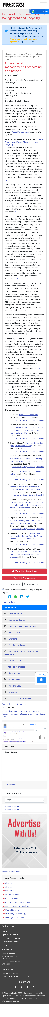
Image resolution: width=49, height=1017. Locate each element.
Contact (5, 945)
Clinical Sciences (11, 891)
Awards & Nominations (24, 578)
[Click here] (24, 731)
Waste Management (20, 132)
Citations (12, 639)
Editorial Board (15, 613)
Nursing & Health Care (14, 917)
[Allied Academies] (13, 4)
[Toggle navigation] (43, 4)
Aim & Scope (14, 632)
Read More (11, 785)
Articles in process (16, 667)
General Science (11, 898)
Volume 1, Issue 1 (12, 809)
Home (4, 931)
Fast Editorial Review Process (22, 626)
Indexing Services (16, 686)
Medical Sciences (12, 910)
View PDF (17, 584)
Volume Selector (16, 679)
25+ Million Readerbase (25, 571)
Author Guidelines (16, 620)
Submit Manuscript (17, 660)
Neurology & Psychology (15, 914)
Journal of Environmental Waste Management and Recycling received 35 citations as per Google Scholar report (24, 714)
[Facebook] (15, 987)
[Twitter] (21, 987)
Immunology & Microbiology (17, 906)
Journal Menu (10, 602)
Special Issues (14, 673)
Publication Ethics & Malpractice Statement (21, 653)
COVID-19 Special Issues (19, 698)
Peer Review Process (18, 645)
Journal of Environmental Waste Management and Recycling (24, 142)
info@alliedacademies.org (18, 976)
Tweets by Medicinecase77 (13, 871)
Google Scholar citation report (15, 704)
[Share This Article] (8, 597)
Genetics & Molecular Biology (17, 902)
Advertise (12, 692)
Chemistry (9, 883)
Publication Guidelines (11, 942)
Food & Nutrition (12, 894)
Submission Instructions (11, 938)
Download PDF (31, 584)
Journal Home (10, 607)
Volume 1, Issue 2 (12, 806)
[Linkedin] (27, 987)
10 (41, 405)
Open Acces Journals (10, 934)
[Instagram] (33, 987)
